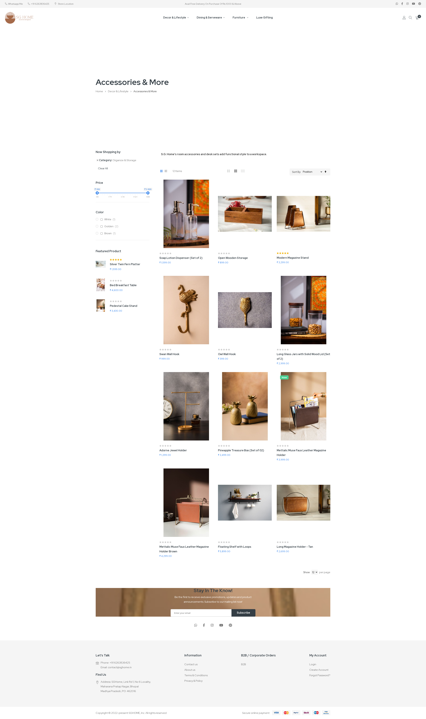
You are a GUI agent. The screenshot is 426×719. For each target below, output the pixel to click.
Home (100, 91)
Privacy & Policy (193, 681)
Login (312, 664)
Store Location (65, 3)
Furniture (239, 17)
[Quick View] (213, 203)
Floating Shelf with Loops (234, 547)
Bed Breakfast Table (123, 285)
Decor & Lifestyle (174, 17)
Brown (111, 233)
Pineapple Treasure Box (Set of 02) (241, 450)
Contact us (191, 664)
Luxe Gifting (264, 17)
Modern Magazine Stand (293, 258)
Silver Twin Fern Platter (125, 264)
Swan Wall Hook (169, 354)
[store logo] (19, 18)
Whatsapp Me (15, 3)
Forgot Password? (319, 675)
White (110, 219)
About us (189, 670)
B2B (243, 664)
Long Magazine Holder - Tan (295, 547)
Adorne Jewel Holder (173, 450)
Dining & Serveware (209, 17)
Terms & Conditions (196, 675)
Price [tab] (99, 183)
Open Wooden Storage (233, 258)
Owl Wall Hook (227, 354)
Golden (112, 226)
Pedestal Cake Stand (123, 306)
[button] (213, 186)
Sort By (296, 171)
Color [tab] (100, 212)
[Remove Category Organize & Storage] (97, 160)
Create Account (318, 670)
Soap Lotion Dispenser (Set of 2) (181, 258)
